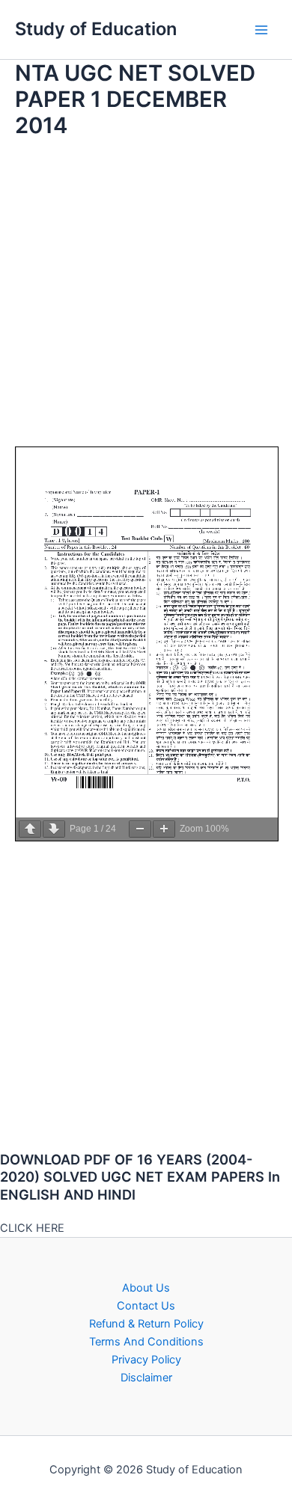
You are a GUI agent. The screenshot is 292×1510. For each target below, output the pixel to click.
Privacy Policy (146, 1359)
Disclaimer (146, 1377)
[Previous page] (30, 829)
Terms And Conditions (146, 1341)
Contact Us (146, 1306)
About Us (146, 1288)
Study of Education (96, 29)
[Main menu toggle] (261, 30)
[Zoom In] (164, 829)
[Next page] (54, 829)
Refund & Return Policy (146, 1324)
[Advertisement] (146, 300)
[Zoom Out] (140, 829)
